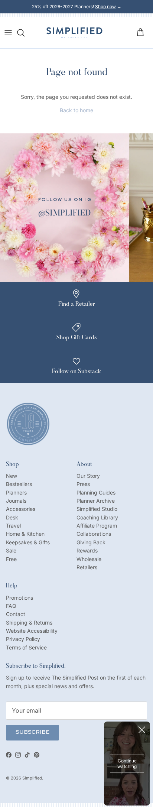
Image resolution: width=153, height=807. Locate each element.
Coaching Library (97, 517)
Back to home (76, 110)
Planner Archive (95, 501)
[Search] (24, 33)
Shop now (105, 6)
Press (83, 484)
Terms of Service (26, 647)
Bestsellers (19, 484)
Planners (16, 492)
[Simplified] (74, 33)
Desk (12, 517)
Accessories (20, 509)
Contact (15, 614)
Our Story (88, 476)
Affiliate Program (96, 525)
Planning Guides (95, 492)
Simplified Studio (96, 509)
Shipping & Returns (29, 622)
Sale (11, 550)
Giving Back (90, 542)
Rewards (87, 550)
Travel (13, 525)
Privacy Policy (23, 639)
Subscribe (32, 732)
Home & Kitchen (25, 534)
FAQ (11, 606)
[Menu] (8, 33)
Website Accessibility (32, 631)
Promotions (19, 597)
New (11, 476)
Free (11, 559)
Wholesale (88, 559)
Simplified (32, 778)
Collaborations (93, 534)
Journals (16, 501)
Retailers (86, 567)
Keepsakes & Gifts (28, 542)
